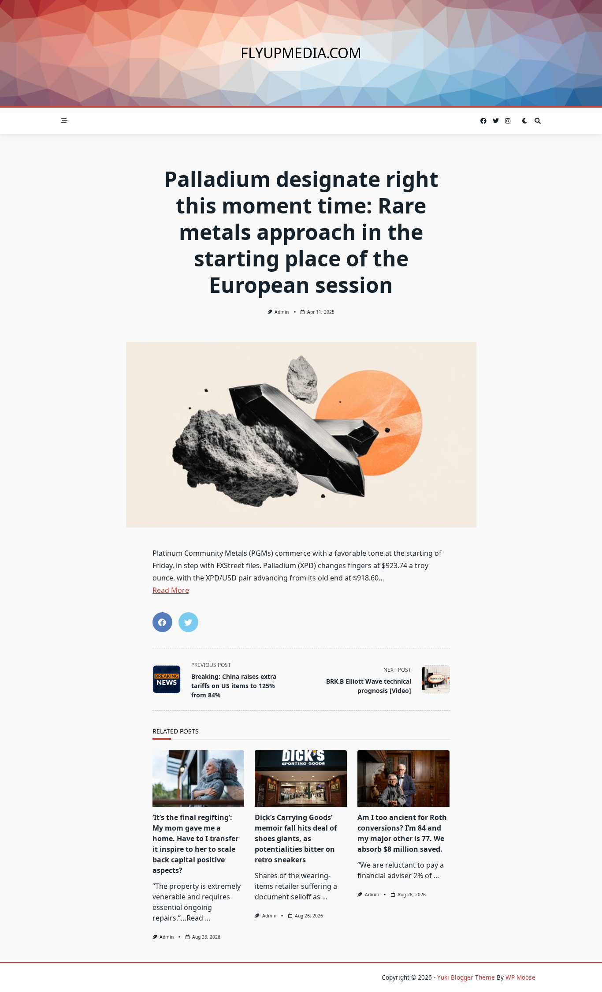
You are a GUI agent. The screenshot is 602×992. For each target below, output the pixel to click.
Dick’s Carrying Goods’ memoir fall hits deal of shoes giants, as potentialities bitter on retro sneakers (296, 838)
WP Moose (520, 977)
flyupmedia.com (301, 52)
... (207, 918)
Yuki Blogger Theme (466, 977)
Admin (282, 312)
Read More (170, 590)
